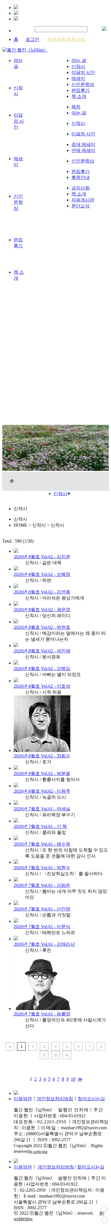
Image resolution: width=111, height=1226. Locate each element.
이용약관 (23, 1098)
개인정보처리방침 (55, 1098)
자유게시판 (82, 199)
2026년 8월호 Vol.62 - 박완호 (42, 627)
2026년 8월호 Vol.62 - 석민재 (42, 650)
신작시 (78, 66)
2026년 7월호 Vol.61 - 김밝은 (42, 885)
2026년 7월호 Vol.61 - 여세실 (42, 808)
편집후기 (80, 90)
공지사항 (80, 188)
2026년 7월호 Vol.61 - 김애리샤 (44, 944)
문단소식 (80, 205)
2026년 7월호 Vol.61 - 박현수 (42, 867)
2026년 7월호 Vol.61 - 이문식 (42, 926)
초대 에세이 (83, 144)
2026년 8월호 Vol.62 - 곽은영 (42, 609)
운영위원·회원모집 (66, 39)
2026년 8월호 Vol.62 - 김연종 (42, 592)
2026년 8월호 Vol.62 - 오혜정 (42, 574)
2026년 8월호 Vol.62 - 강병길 (42, 668)
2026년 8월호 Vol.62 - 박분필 (42, 773)
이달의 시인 (83, 72)
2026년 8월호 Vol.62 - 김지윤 (42, 556)
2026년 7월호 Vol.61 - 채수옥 (42, 844)
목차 (76, 106)
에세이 (78, 78)
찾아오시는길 (91, 1098)
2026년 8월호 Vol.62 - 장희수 (42, 755)
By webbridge (38, 1152)
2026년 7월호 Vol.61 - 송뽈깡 (42, 1013)
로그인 (32, 39)
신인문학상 (82, 84)
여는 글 (78, 60)
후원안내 (80, 177)
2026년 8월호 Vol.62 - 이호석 (42, 686)
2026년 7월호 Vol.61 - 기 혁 (40, 826)
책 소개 (78, 96)
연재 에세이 (83, 150)
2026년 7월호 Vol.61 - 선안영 (42, 908)
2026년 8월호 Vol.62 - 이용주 (42, 791)
